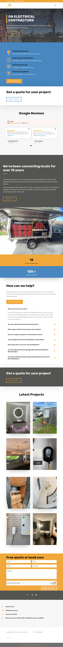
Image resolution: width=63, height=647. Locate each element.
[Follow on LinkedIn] (32, 595)
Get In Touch (14, 302)
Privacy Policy (9, 637)
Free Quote (14, 99)
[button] (30, 145)
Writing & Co (38, 644)
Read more (10, 135)
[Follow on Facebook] (28, 595)
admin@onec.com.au (12, 610)
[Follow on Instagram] (36, 595)
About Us (10, 199)
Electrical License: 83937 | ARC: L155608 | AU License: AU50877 (25, 618)
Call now (13, 34)
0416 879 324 (10, 606)
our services (14, 81)
